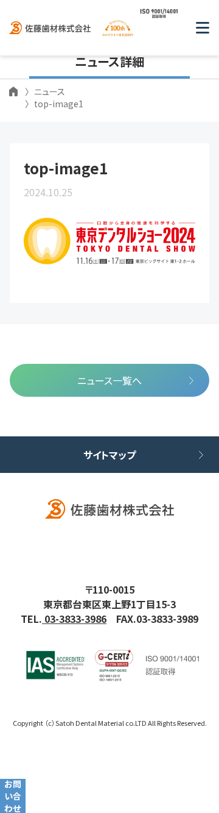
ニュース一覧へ (109, 380)
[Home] (13, 91)
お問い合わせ (12, 796)
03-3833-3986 (74, 618)
